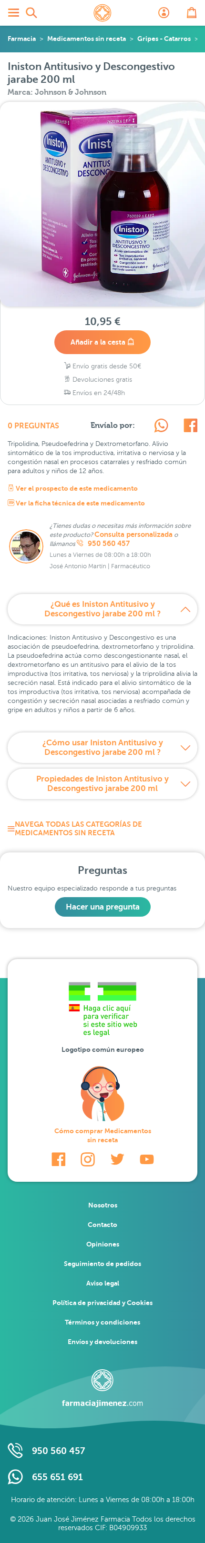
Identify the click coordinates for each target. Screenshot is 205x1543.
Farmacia (22, 38)
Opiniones (102, 1244)
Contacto (102, 1224)
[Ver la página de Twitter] (117, 1159)
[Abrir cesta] (191, 13)
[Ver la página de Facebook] (58, 1159)
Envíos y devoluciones (102, 1341)
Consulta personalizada (133, 534)
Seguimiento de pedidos (102, 1263)
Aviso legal (102, 1283)
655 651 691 (57, 1477)
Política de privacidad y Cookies (102, 1302)
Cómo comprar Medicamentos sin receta (102, 1135)
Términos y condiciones (102, 1322)
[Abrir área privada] (164, 13)
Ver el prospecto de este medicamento (76, 488)
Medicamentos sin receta (86, 38)
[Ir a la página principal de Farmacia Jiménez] (102, 13)
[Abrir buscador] (31, 13)
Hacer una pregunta (103, 906)
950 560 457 (108, 543)
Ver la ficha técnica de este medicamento (79, 503)
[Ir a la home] (102, 1388)
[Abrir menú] (13, 13)
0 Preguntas (33, 426)
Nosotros (102, 1205)
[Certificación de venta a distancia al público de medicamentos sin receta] (102, 1011)
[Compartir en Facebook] (190, 427)
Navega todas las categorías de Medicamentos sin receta (78, 828)
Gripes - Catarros (164, 38)
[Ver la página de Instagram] (88, 1159)
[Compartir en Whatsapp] (161, 427)
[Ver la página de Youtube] (147, 1159)
